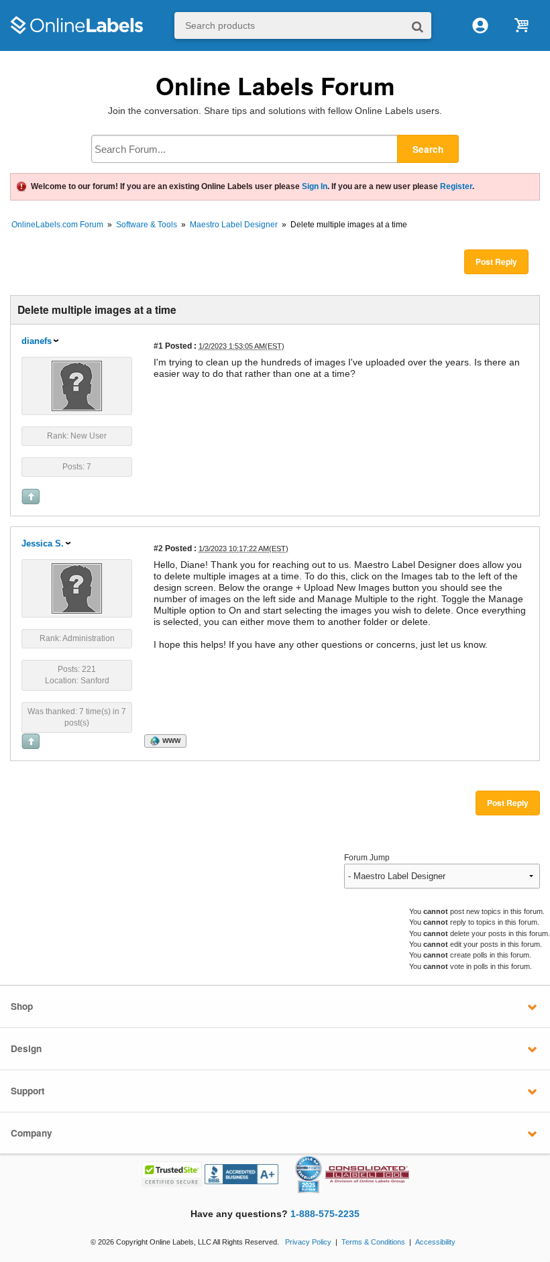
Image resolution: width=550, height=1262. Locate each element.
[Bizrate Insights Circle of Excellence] (317, 1158)
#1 (158, 345)
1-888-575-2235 (325, 1214)
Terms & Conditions (373, 1242)
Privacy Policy (308, 1242)
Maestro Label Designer (234, 224)
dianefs (36, 341)
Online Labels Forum (275, 85)
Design (26, 1048)
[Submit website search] (417, 26)
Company (31, 1133)
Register (456, 186)
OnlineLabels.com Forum (57, 224)
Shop (22, 1006)
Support (28, 1090)
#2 (158, 548)
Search (427, 149)
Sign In (314, 186)
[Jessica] (77, 587)
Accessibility (435, 1242)
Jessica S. (42, 543)
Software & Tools (146, 224)
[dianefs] (77, 385)
